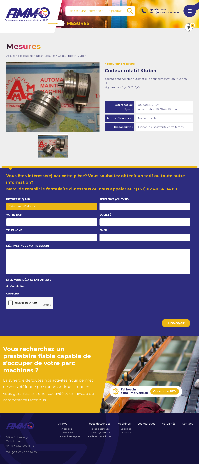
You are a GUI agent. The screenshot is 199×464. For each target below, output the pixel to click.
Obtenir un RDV (164, 391)
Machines (124, 423)
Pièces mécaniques (100, 436)
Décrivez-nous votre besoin (27, 245)
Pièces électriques (30, 55)
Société (105, 214)
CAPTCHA (12, 293)
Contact (187, 423)
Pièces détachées (99, 423)
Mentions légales (71, 436)
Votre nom (14, 214)
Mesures (49, 55)
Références (68, 432)
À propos (67, 429)
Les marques (146, 423)
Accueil (11, 55)
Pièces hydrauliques (100, 432)
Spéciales (126, 429)
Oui (12, 286)
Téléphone (14, 230)
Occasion (126, 432)
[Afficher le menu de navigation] (189, 11)
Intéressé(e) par (18, 199)
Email (105, 230)
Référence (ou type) (114, 199)
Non (22, 286)
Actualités (169, 423)
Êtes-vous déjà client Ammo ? (28, 279)
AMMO (62, 423)
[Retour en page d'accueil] (27, 14)
